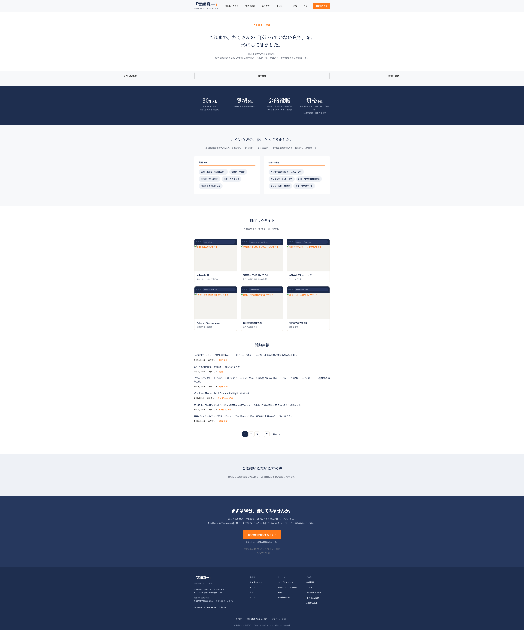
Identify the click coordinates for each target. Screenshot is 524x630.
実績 (225, 360)
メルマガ (253, 597)
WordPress (223, 398)
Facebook (198, 607)
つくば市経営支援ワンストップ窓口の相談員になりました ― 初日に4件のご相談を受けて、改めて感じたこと (247, 404)
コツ (221, 360)
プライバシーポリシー (280, 619)
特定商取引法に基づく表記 (257, 619)
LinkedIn (222, 607)
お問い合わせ (312, 603)
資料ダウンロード (314, 592)
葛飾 (225, 386)
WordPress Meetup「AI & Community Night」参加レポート (223, 393)
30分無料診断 (321, 6)
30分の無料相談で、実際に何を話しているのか (217, 366)
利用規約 (239, 619)
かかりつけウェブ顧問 (287, 587)
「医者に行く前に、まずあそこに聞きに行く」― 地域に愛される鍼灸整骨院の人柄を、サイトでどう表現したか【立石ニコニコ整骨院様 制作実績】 (262, 380)
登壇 (225, 421)
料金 (280, 592)
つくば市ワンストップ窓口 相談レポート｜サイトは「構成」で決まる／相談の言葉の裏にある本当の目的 (245, 355)
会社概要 (310, 582)
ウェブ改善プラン (285, 582)
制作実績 (262, 75)
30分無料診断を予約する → (262, 534)
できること (254, 587)
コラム (309, 587)
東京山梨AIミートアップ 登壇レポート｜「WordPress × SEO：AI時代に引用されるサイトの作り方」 (243, 416)
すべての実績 (130, 75)
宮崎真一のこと (256, 582)
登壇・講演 (393, 75)
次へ (276, 434)
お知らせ (223, 409)
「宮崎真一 (206, 4)
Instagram (211, 607)
